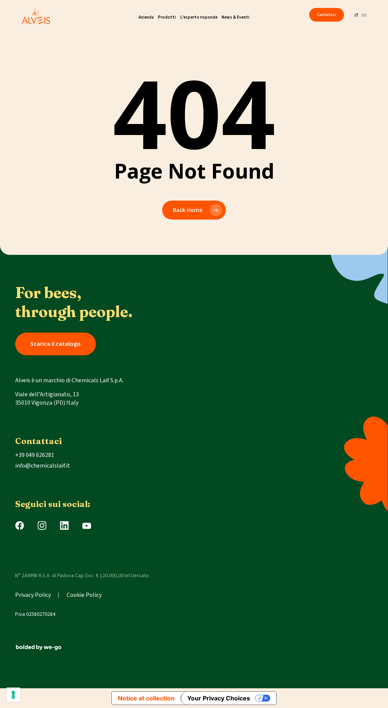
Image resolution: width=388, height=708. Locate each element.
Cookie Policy (84, 595)
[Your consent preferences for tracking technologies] (13, 695)
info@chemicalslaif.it (42, 466)
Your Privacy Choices (218, 698)
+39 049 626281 (34, 455)
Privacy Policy (33, 595)
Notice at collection (146, 698)
